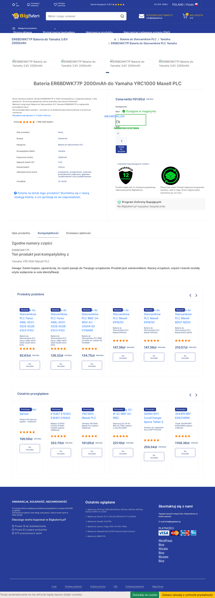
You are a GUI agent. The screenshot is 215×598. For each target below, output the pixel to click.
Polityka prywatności (135, 586)
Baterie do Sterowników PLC (138, 39)
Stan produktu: (23, 132)
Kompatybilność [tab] (48, 233)
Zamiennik (62, 138)
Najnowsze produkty (99, 32)
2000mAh (62, 157)
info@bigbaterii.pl (173, 522)
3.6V (60, 162)
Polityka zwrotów (97, 586)
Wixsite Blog (163, 550)
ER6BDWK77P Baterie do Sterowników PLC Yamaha (144, 43)
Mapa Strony (157, 586)
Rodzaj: (20, 138)
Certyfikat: (21, 181)
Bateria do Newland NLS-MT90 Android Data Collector (111, 531)
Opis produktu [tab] (21, 233)
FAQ (115, 586)
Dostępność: (121, 107)
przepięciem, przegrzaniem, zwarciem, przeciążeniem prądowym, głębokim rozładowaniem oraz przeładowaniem (75, 174)
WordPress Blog (165, 542)
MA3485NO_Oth (114, 116)
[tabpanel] (34, 63)
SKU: (118, 112)
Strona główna (22, 32)
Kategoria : (21, 145)
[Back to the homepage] (115, 39)
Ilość (118, 127)
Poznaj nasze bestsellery (59, 32)
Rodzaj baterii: (23, 167)
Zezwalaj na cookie (145, 594)
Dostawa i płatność (73, 586)
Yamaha (165, 39)
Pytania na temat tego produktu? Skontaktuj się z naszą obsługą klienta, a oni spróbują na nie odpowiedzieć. (51, 195)
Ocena (17, 122)
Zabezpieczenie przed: (27, 172)
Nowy (60, 132)
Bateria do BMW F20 (96, 536)
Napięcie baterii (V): (25, 162)
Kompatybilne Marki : (26, 151)
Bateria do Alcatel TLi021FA (99, 521)
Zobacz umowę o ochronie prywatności (187, 594)
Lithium (61, 167)
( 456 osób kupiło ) (45, 122)
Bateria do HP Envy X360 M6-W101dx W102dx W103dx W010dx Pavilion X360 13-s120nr (114, 510)
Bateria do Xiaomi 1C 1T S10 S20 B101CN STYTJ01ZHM (111, 516)
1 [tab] (107, 72)
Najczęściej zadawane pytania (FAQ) (147, 32)
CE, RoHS (62, 181)
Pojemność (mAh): (25, 157)
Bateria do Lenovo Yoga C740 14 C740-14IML (107, 526)
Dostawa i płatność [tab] (78, 233)
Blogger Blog (163, 558)
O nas (54, 586)
